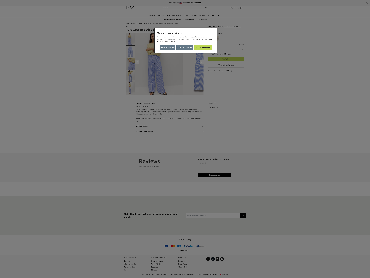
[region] (185, 40)
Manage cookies (167, 47)
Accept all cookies (203, 47)
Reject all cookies (184, 47)
